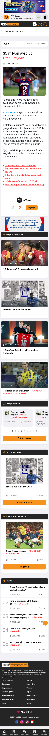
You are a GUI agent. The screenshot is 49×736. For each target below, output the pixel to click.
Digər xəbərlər (35, 734)
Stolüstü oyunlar (8, 692)
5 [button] (27, 431)
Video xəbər (44, 734)
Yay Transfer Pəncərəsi (14, 31)
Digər (4, 703)
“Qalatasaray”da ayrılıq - (21, 181)
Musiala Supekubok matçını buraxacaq (24, 184)
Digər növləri (31, 684)
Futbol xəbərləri (8, 696)
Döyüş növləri (7, 688)
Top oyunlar (6, 684)
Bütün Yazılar (24, 438)
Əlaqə (29, 703)
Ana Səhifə (26, 44)
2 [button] (18, 431)
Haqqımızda (31, 699)
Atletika (29, 680)
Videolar (30, 688)
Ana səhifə (4, 734)
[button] (12, 430)
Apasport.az (10, 112)
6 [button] (30, 431)
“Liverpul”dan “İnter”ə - (20, 165)
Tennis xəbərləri (8, 699)
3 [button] (21, 431)
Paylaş (31, 208)
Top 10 (29, 692)
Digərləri (24, 567)
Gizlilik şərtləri (32, 696)
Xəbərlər (36, 44)
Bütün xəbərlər (24, 502)
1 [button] (15, 431)
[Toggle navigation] (45, 24)
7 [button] (33, 431)
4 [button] (24, 431)
